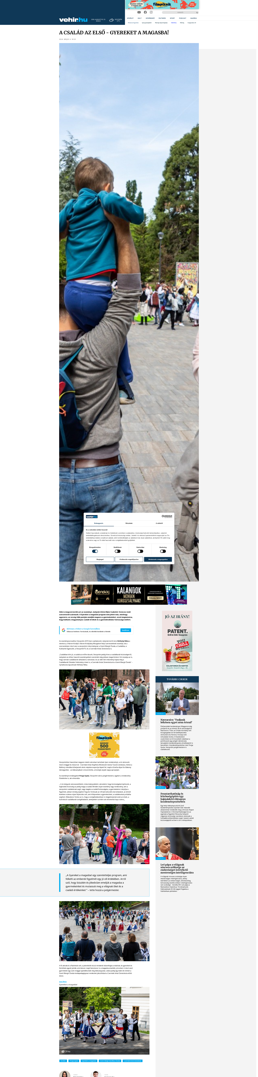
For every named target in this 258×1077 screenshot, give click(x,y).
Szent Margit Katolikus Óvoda (110, 1061)
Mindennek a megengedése (158, 559)
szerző (75, 1074)
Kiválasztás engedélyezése (129, 559)
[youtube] (139, 12)
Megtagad (100, 559)
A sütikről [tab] (159, 523)
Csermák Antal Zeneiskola (132, 1061)
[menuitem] (130, 18)
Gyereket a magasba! (89, 1061)
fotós (106, 1074)
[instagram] (151, 12)
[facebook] (145, 12)
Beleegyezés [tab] (98, 523)
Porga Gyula (74, 1061)
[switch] (118, 551)
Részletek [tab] (129, 523)
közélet (63, 1061)
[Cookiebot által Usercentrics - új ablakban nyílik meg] (163, 516)
